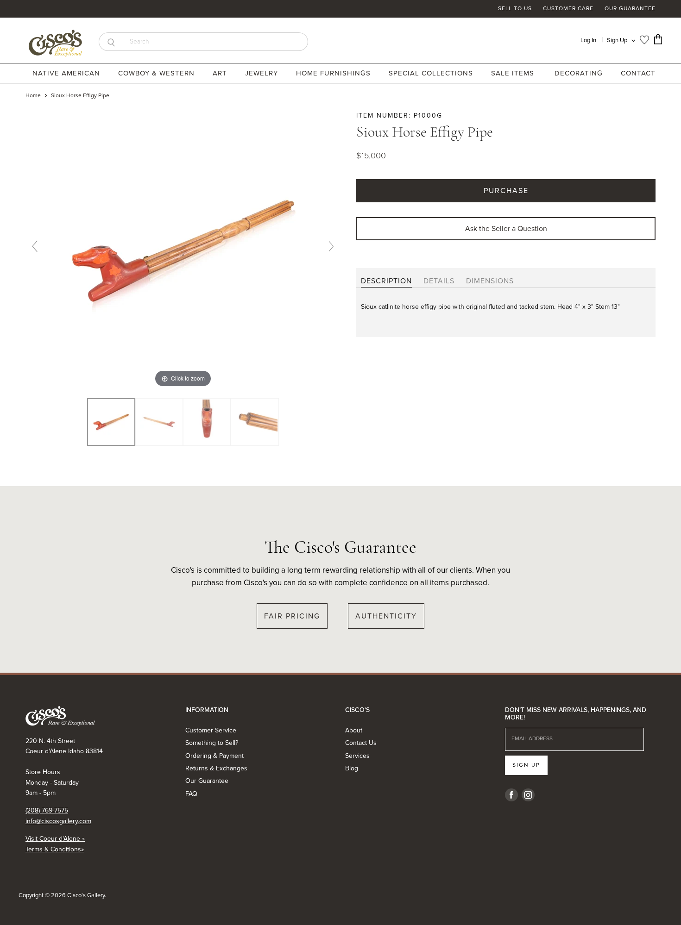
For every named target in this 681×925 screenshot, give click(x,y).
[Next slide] (331, 246)
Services (357, 756)
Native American (67, 73)
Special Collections (432, 73)
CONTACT (638, 73)
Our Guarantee (630, 9)
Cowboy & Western (157, 73)
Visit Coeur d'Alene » (55, 839)
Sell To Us (515, 9)
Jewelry (262, 73)
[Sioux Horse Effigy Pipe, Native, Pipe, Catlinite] (111, 422)
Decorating (580, 73)
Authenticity (386, 616)
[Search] (111, 41)
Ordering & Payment (214, 756)
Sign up (526, 765)
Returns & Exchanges (216, 768)
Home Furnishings (334, 73)
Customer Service (210, 730)
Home (33, 96)
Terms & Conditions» (54, 849)
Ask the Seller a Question (506, 228)
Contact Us (361, 743)
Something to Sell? (211, 743)
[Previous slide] (34, 246)
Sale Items (512, 73)
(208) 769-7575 (46, 810)
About (353, 730)
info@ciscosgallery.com (58, 821)
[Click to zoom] (183, 249)
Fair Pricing (292, 616)
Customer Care (568, 9)
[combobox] (215, 41)
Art (221, 73)
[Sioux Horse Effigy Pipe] (159, 422)
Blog (351, 768)
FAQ (191, 794)
